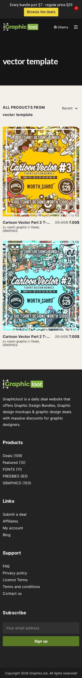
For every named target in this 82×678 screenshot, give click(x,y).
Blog (6, 534)
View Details (41, 171)
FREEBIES (11, 476)
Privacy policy (15, 573)
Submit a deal (14, 514)
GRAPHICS (10, 231)
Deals (35, 227)
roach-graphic (17, 227)
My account (13, 528)
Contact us (12, 593)
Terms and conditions (21, 586)
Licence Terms (15, 580)
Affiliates (10, 521)
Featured (10, 462)
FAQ (6, 566)
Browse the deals (41, 12)
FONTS (9, 469)
